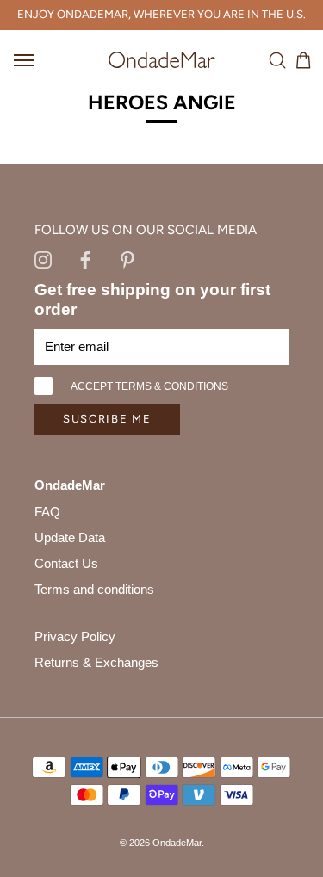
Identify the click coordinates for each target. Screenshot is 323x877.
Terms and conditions (94, 589)
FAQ (47, 511)
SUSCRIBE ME (107, 418)
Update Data (69, 537)
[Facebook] (85, 259)
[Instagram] (43, 259)
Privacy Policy (74, 636)
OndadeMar (177, 842)
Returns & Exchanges (96, 662)
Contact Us (66, 563)
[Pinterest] (127, 259)
